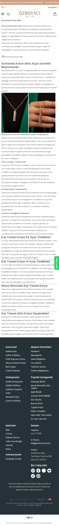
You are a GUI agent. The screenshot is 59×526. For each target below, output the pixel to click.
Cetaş (9, 433)
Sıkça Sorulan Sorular (16, 363)
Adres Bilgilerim (38, 359)
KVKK (8, 393)
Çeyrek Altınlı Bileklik (40, 395)
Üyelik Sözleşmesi (14, 381)
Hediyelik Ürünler (14, 459)
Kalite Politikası (13, 355)
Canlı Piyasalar (13, 370)
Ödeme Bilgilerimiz (40, 370)
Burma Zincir (37, 403)
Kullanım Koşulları (14, 389)
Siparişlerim (36, 355)
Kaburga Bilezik (38, 381)
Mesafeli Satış (12, 397)
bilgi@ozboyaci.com (40, 443)
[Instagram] (33, 471)
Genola (9, 445)
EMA (8, 430)
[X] (44, 471)
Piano (8, 449)
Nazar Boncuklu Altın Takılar (40, 387)
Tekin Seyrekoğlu (14, 441)
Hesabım (35, 351)
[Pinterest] (38, 476)
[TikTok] (33, 476)
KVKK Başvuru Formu (15, 359)
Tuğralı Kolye (37, 407)
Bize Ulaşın (11, 367)
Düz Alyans (36, 399)
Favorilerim (49, 14)
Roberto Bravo (13, 437)
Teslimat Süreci (38, 367)
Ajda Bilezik (36, 392)
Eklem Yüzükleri (38, 411)
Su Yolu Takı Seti (39, 419)
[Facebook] (38, 471)
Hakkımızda (11, 351)
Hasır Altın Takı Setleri (41, 415)
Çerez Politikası (13, 400)
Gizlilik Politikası (13, 385)
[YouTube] (49, 471)
